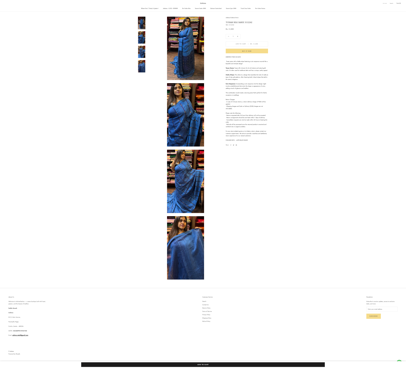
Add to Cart (203, 365)
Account (385, 3)
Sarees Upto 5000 (231, 8)
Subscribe (373, 316)
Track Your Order (246, 8)
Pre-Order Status (260, 8)
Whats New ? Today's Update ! (149, 8)
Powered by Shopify (14, 354)
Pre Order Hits (186, 8)
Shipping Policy (206, 318)
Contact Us (205, 305)
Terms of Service (207, 311)
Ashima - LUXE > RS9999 (170, 8)
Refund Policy (206, 321)
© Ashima (11, 351)
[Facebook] (230, 145)
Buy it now (247, 51)
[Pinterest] (236, 145)
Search (391, 3)
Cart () (398, 3)
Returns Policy (206, 308)
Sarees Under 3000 (200, 8)
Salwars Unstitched (216, 8)
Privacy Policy (206, 315)
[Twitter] (233, 145)
